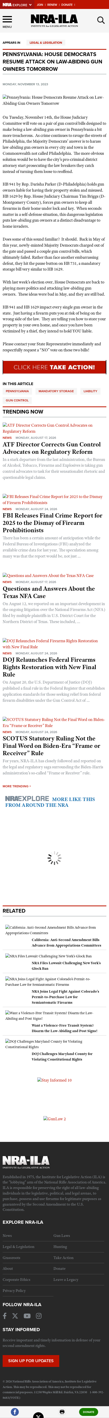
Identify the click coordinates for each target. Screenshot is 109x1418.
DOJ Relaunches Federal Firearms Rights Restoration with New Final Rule (49, 667)
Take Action (63, 1257)
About (8, 1268)
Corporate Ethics (16, 1279)
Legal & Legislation (46, 42)
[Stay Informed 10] (54, 1080)
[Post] (38, 1414)
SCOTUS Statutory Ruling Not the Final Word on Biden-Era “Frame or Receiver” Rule (51, 745)
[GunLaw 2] (54, 1118)
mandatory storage (56, 391)
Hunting (60, 1246)
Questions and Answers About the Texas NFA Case (49, 592)
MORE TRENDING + (17, 786)
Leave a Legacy (65, 1279)
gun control (17, 400)
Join (40, 5)
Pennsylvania (17, 391)
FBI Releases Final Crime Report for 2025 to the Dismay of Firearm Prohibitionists (52, 522)
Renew (52, 5)
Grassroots (11, 1257)
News (7, 438)
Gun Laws (61, 1235)
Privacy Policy (14, 1290)
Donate (66, 5)
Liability (90, 391)
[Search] (101, 20)
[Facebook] (15, 1414)
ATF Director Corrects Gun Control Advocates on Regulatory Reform (52, 448)
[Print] (62, 1414)
